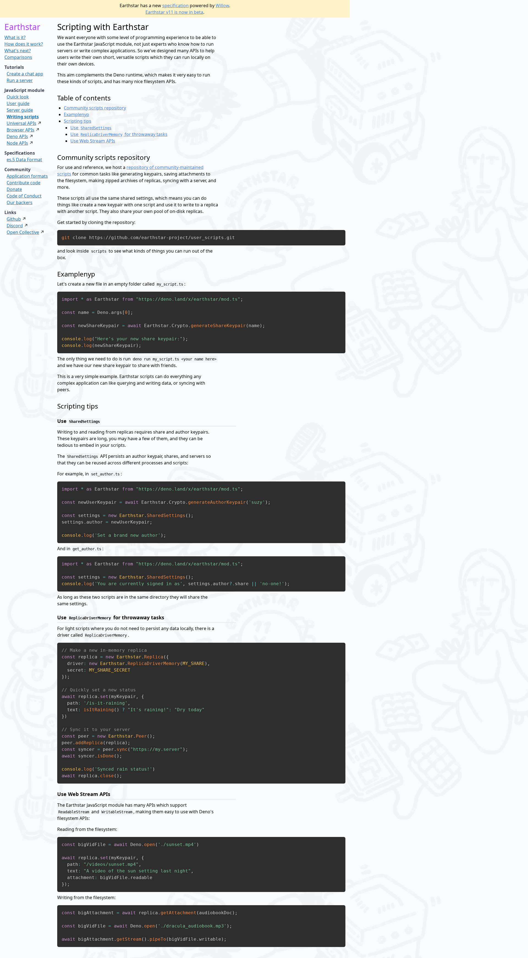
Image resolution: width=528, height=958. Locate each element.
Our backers (19, 202)
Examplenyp (76, 114)
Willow (222, 5)
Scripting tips (77, 121)
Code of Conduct (24, 196)
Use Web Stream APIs (92, 141)
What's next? (17, 51)
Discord (15, 226)
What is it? (15, 37)
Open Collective (23, 232)
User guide (18, 103)
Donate (14, 189)
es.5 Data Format (24, 160)
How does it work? (23, 44)
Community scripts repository (95, 108)
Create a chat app (25, 74)
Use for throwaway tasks (118, 134)
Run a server (20, 80)
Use (90, 128)
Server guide (20, 110)
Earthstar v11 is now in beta (174, 12)
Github (14, 219)
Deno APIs (17, 136)
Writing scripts (23, 117)
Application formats (27, 176)
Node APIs (17, 143)
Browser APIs (20, 130)
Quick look (18, 97)
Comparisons (18, 57)
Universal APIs (21, 123)
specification (175, 5)
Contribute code (23, 183)
